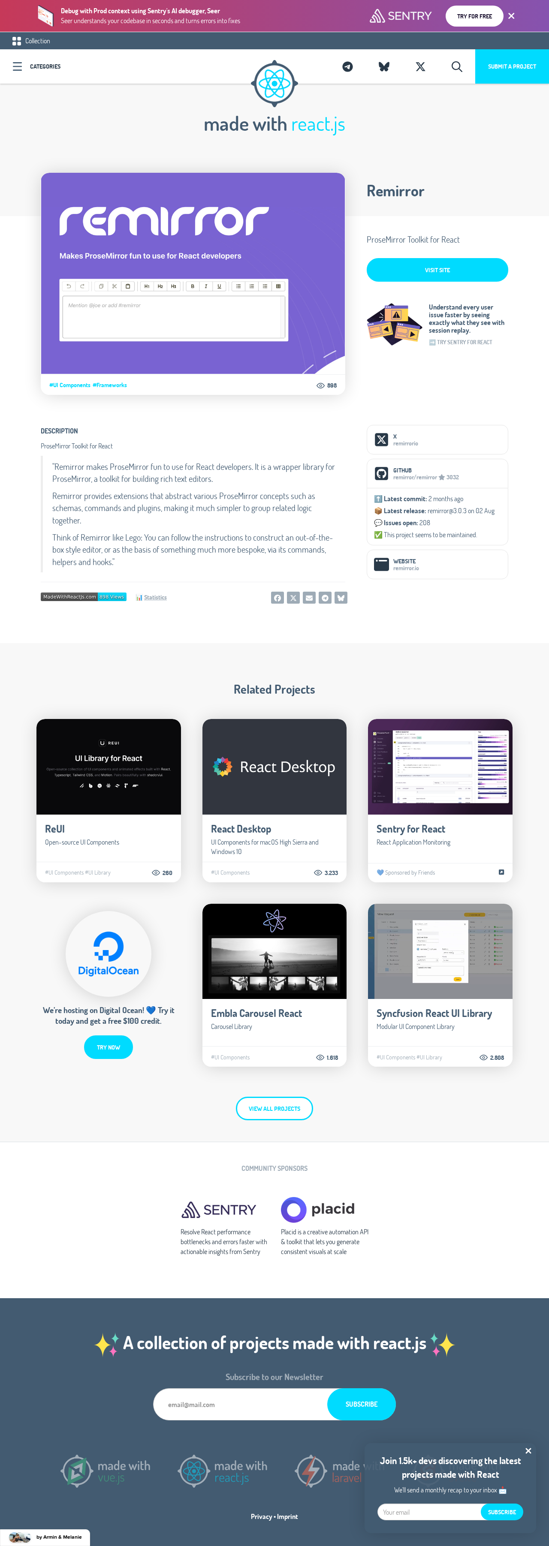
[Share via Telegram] (325, 598)
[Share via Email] (309, 598)
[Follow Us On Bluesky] (384, 66)
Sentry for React (411, 828)
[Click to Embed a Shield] (84, 596)
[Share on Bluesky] (341, 598)
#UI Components (69, 385)
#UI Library (98, 872)
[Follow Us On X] (420, 66)
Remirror (396, 190)
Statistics (155, 597)
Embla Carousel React (256, 1013)
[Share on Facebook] (277, 598)
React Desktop (241, 828)
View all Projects (274, 1108)
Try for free (474, 16)
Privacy (261, 1516)
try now (108, 1047)
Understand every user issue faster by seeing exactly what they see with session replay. (466, 318)
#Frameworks (110, 385)
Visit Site (437, 270)
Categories (45, 66)
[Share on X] (293, 598)
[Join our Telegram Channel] (347, 66)
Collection (37, 40)
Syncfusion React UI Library (434, 1013)
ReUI (55, 828)
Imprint (287, 1516)
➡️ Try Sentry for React (460, 342)
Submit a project (512, 66)
